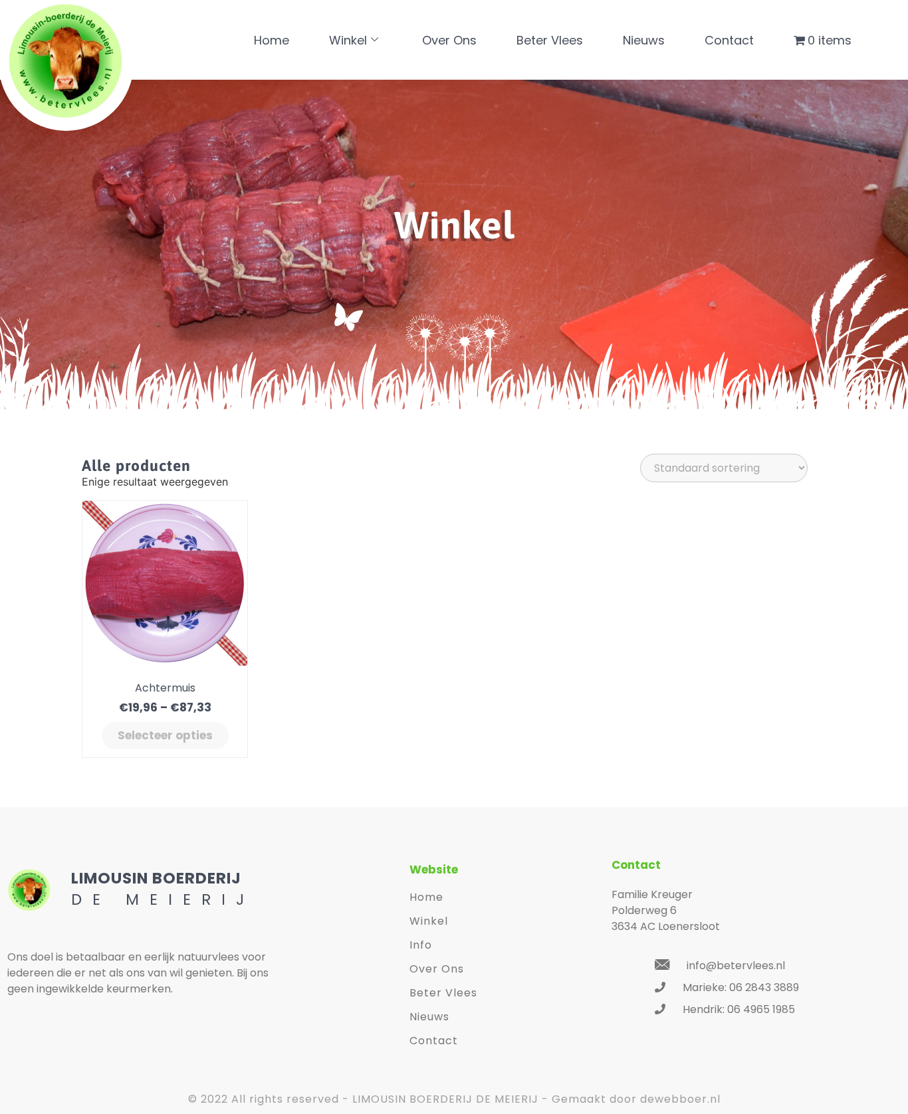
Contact (729, 40)
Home (271, 40)
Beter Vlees (549, 40)
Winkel (348, 40)
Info (420, 945)
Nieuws (644, 40)
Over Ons (449, 40)
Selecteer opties (165, 735)
